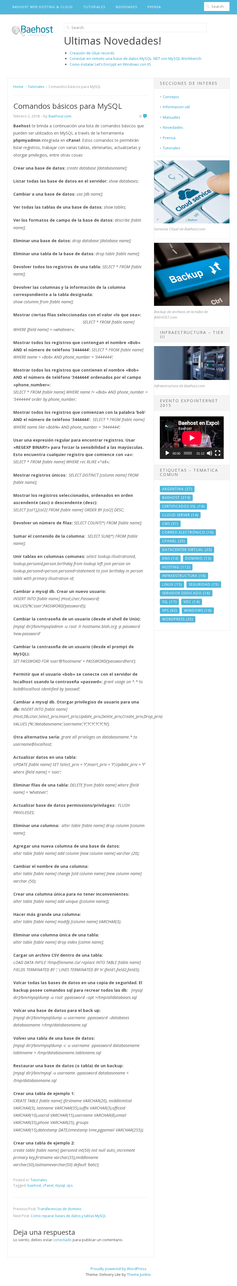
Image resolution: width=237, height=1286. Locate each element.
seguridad (204, 584)
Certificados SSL (183, 506)
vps (70, 1185)
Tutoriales (94, 7)
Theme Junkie (139, 1274)
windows (198, 610)
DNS (170, 558)
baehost (34, 1185)
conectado (62, 1239)
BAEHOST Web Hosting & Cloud (42, 7)
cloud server (180, 514)
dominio (198, 558)
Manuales (171, 117)
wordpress (177, 619)
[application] (192, 437)
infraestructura (184, 575)
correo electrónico (188, 532)
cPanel (48, 1185)
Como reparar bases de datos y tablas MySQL (68, 1215)
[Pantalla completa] (218, 453)
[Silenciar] (209, 453)
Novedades (126, 7)
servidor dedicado (186, 593)
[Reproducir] (167, 453)
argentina (177, 488)
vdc (192, 601)
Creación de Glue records (92, 53)
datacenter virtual (187, 549)
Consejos (171, 96)
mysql (60, 1185)
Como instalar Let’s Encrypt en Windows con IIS (110, 64)
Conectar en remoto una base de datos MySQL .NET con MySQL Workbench (135, 58)
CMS (170, 523)
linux (172, 584)
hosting (176, 567)
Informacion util (176, 106)
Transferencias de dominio (59, 1208)
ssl (169, 601)
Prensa (154, 7)
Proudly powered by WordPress (118, 1268)
